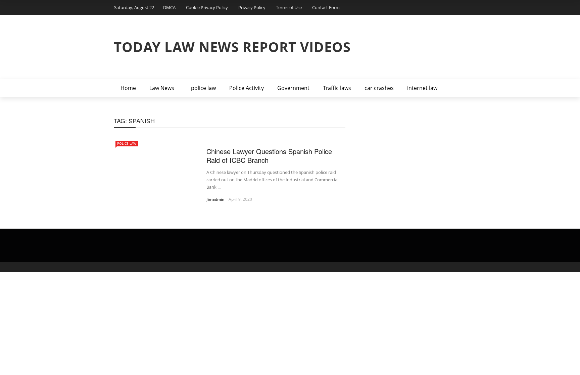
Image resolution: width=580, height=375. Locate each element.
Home (128, 88)
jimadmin (215, 199)
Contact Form (326, 7)
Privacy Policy (251, 7)
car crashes (379, 88)
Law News (161, 88)
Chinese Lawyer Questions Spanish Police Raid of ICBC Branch (269, 155)
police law (203, 88)
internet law (422, 88)
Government (293, 88)
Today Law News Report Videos (232, 47)
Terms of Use (289, 7)
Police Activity (246, 88)
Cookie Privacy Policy (207, 7)
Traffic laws (337, 88)
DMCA (169, 7)
